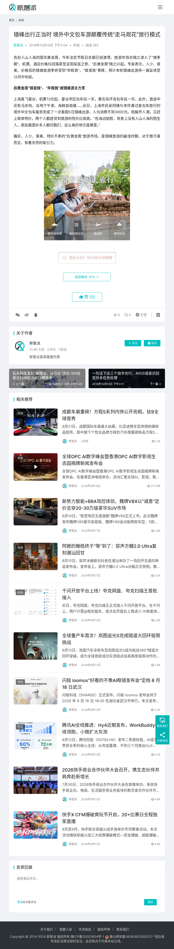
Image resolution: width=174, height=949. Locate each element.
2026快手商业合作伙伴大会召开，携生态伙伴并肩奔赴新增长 (111, 773)
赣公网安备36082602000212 (130, 936)
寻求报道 (84, 929)
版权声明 (103, 929)
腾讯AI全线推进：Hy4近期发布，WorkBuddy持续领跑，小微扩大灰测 (111, 728)
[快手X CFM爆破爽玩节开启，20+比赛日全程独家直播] (36, 825)
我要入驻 (65, 929)
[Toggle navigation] (160, 7)
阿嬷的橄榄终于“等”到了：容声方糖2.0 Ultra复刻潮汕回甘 (109, 549)
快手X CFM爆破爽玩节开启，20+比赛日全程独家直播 (109, 818)
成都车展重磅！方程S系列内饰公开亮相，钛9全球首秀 (110, 415)
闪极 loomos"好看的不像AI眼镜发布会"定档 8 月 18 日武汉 (111, 684)
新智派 (18, 45)
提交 (150, 902)
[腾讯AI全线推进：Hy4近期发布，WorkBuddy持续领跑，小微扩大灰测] (36, 735)
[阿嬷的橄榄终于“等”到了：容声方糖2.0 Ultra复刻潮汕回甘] (36, 556)
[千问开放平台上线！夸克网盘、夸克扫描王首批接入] (36, 601)
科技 (76, 45)
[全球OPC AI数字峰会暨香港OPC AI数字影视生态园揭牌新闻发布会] (36, 467)
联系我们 (122, 929)
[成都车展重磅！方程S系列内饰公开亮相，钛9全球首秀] (36, 422)
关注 (135, 343)
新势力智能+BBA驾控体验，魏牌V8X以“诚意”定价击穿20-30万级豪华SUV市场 (110, 505)
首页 (11, 20)
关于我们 (46, 929)
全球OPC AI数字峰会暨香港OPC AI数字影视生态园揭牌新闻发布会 (109, 460)
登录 (20, 902)
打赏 (140, 314)
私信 (154, 343)
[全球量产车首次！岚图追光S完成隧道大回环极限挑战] (36, 646)
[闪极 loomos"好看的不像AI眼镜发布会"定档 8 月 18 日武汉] (36, 690)
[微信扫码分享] (18, 315)
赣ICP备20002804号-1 (87, 936)
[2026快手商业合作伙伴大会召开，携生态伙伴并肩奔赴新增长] (36, 780)
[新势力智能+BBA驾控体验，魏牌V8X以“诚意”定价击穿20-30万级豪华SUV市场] (36, 511)
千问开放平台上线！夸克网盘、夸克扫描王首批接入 (109, 594)
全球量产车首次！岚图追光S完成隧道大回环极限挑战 (111, 639)
